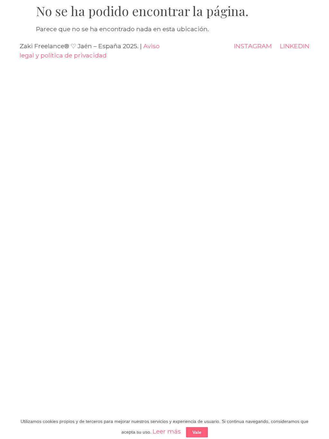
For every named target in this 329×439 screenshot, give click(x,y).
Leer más (167, 431)
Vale (196, 432)
